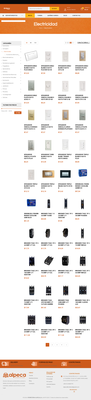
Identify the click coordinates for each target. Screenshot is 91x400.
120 (35, 43)
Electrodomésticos (8, 57)
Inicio (40, 28)
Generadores (6, 69)
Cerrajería (5, 48)
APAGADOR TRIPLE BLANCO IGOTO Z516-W (30, 186)
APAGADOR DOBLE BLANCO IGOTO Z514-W (64, 68)
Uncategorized (7, 94)
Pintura (5, 89)
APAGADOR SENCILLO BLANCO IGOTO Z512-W (81, 97)
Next (66, 345)
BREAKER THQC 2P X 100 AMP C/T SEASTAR (31, 272)
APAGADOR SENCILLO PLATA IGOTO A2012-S (81, 127)
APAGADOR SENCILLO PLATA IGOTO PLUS (30, 156)
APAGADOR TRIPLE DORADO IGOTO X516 (47, 186)
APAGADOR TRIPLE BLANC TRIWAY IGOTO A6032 (65, 156)
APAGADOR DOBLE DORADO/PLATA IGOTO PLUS (81, 68)
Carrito (48, 387)
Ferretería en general (8, 63)
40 (26, 43)
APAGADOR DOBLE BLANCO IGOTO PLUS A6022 (30, 68)
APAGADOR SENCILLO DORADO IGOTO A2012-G (30, 127)
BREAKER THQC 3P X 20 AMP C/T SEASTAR (48, 332)
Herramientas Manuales (9, 77)
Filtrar (18, 113)
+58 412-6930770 (68, 383)
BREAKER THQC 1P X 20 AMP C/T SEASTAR (65, 215)
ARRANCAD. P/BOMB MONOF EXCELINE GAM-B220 (31, 215)
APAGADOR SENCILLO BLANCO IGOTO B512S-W (47, 97)
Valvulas (5, 97)
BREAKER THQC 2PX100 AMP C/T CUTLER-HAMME (47, 302)
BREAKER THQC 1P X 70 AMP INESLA (82, 244)
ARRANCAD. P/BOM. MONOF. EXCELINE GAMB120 (82, 186)
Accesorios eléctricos (12, 54)
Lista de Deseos (50, 384)
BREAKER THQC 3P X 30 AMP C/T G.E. (65, 331)
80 (30, 43)
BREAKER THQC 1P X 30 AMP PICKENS (82, 214)
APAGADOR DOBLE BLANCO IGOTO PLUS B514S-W (47, 68)
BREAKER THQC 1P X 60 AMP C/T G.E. (65, 244)
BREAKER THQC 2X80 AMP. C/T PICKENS (63, 302)
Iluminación (6, 80)
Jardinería (5, 86)
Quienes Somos (33, 378)
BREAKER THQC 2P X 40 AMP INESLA (82, 271)
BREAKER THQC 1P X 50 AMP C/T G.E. (48, 244)
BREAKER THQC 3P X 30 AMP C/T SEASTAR (82, 332)
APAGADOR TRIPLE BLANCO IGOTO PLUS (82, 156)
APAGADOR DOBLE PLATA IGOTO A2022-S (30, 97)
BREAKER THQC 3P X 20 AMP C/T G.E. (31, 331)
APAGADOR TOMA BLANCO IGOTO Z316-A (47, 156)
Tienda (31, 375)
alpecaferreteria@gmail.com (71, 387)
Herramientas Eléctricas (9, 74)
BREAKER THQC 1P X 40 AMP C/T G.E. (31, 244)
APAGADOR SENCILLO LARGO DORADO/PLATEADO (65, 127)
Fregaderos (6, 66)
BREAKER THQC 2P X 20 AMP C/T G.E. (65, 271)
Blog (30, 381)
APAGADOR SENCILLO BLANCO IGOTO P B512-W (64, 97)
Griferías (5, 71)
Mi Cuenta (49, 381)
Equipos (5, 60)
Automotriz (6, 45)
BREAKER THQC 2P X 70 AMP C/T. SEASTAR (31, 302)
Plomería (5, 91)
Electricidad (7, 51)
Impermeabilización (8, 83)
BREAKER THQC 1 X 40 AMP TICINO (47, 214)
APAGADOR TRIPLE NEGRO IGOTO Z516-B (65, 186)
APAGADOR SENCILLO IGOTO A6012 (47, 127)
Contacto (31, 383)
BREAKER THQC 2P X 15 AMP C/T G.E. (48, 271)
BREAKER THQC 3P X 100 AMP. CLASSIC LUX (82, 302)
